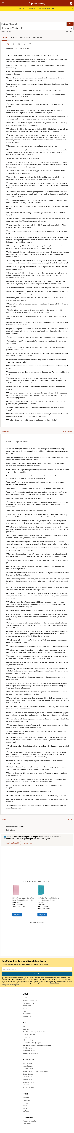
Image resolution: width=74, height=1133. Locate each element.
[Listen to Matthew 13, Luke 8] (29, 43)
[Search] (70, 24)
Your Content (37, 37)
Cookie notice (27, 1048)
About (25, 997)
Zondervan (26, 1085)
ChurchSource (28, 1069)
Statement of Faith (29, 1003)
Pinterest (26, 1103)
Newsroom (27, 1014)
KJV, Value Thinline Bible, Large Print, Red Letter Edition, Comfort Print (48, 900)
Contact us (26, 1037)
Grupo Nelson (28, 1074)
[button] (71, 3)
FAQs (24, 1026)
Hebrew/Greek (25, 37)
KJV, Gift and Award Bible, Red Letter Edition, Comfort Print (23, 899)
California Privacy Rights (32, 1042)
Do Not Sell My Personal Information (37, 1045)
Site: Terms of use (29, 1051)
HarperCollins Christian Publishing (35, 1071)
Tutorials (26, 1029)
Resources (14, 37)
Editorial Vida (27, 1077)
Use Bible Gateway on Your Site (34, 1032)
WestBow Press (28, 1082)
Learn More (28, 843)
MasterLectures (28, 1087)
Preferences (27, 1124)
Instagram (26, 1100)
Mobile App (27, 1006)
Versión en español (30, 1121)
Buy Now (17, 914)
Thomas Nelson (28, 1079)
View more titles (37, 922)
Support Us (27, 1016)
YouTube (26, 1111)
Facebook (26, 1098)
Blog (24, 1011)
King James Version (13, 826)
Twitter (25, 1108)
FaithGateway (27, 1063)
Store (24, 1008)
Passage (4, 37)
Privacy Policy (54, 983)
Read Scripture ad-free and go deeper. (37, 8)
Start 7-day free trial (12, 843)
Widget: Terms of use (30, 1053)
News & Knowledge (30, 1000)
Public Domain (11, 830)
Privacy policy (28, 1040)
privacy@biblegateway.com (10, 985)
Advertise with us (29, 1034)
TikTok (25, 1106)
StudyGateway (28, 1066)
